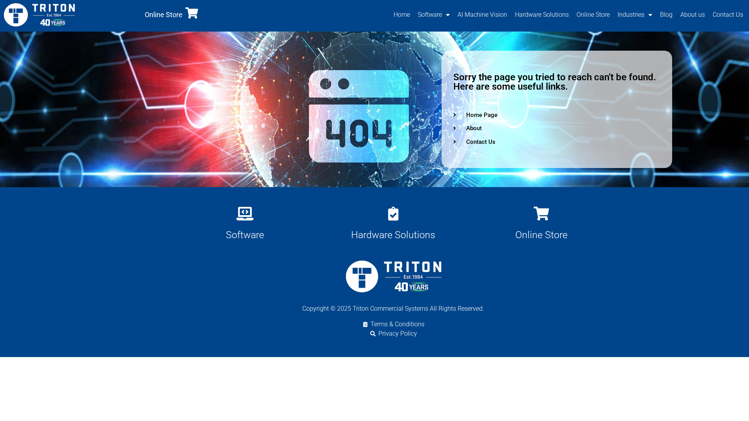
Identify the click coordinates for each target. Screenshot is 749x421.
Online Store (164, 15)
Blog (666, 14)
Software (430, 14)
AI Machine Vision (482, 14)
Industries (631, 14)
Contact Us (728, 14)
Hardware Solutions (542, 14)
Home (402, 14)
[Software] (245, 213)
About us (692, 14)
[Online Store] (191, 13)
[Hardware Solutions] (393, 213)
